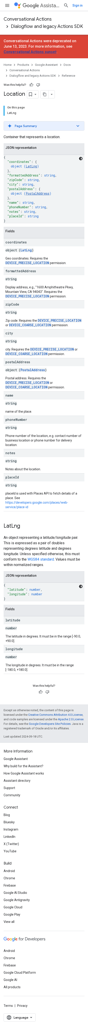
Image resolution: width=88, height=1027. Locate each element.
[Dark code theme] (80, 158)
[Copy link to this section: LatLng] (24, 526)
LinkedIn (9, 836)
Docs (67, 64)
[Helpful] (31, 84)
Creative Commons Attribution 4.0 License (55, 714)
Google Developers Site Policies (50, 724)
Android (9, 871)
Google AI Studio (15, 893)
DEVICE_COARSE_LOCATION (30, 325)
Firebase (10, 885)
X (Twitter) (11, 844)
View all (9, 922)
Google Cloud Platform (20, 972)
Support (9, 788)
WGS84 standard (41, 559)
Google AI (10, 980)
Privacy (22, 1005)
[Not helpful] (38, 84)
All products (12, 987)
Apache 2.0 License (70, 719)
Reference (68, 75)
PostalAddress (37, 193)
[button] (44, 125)
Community (12, 795)
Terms (8, 1005)
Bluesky (9, 822)
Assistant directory (17, 780)
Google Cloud (13, 907)
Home (8, 64)
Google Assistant (46, 64)
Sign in (77, 5)
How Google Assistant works (24, 773)
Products (23, 64)
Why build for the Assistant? (23, 766)
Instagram (11, 829)
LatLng (31, 166)
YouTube (10, 851)
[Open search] (66, 5)
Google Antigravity (17, 900)
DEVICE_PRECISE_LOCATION (27, 263)
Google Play (12, 914)
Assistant (50, 5)
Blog (7, 815)
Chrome (9, 878)
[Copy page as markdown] (45, 94)
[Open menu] (7, 5)
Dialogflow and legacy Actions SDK (47, 26)
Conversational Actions (28, 19)
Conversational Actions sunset (30, 52)
